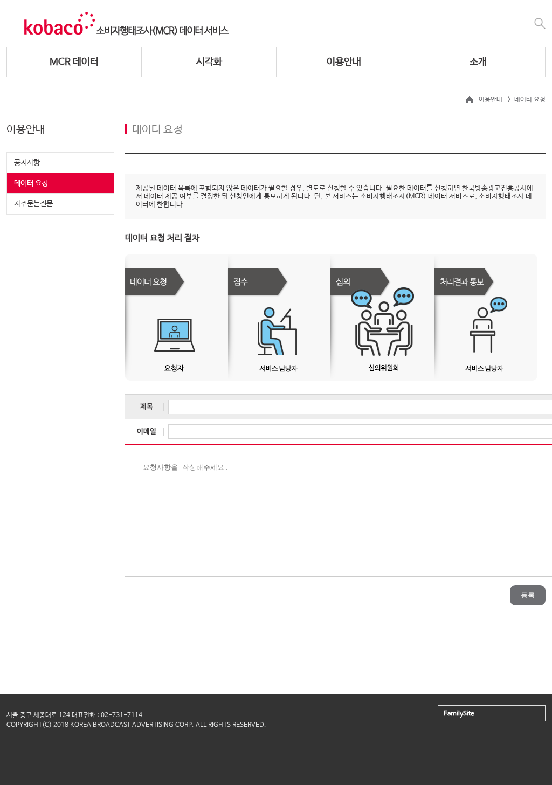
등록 (528, 595)
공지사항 (27, 163)
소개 (478, 62)
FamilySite (459, 714)
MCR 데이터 (74, 62)
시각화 (209, 62)
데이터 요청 (31, 183)
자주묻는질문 (33, 203)
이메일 (146, 432)
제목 (146, 407)
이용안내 (344, 62)
